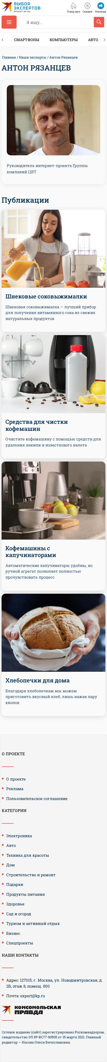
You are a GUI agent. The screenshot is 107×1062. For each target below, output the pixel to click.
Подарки (14, 884)
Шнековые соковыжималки (46, 296)
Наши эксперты (32, 57)
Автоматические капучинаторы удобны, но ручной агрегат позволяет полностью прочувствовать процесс (48, 571)
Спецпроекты (19, 942)
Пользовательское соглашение (37, 798)
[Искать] (99, 22)
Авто (93, 39)
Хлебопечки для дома (37, 680)
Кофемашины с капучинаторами (30, 551)
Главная (9, 57)
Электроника (19, 835)
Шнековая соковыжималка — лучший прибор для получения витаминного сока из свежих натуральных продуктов (50, 312)
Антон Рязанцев (63, 57)
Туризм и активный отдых (33, 923)
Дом (10, 864)
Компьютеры (64, 39)
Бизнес (13, 933)
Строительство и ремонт (31, 874)
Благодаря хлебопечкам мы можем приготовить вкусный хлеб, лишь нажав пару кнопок (51, 696)
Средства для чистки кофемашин (36, 425)
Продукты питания (25, 894)
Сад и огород (18, 913)
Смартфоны (26, 39)
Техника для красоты (27, 855)
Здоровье (15, 903)
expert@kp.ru (32, 995)
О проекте (16, 779)
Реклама (14, 788)
